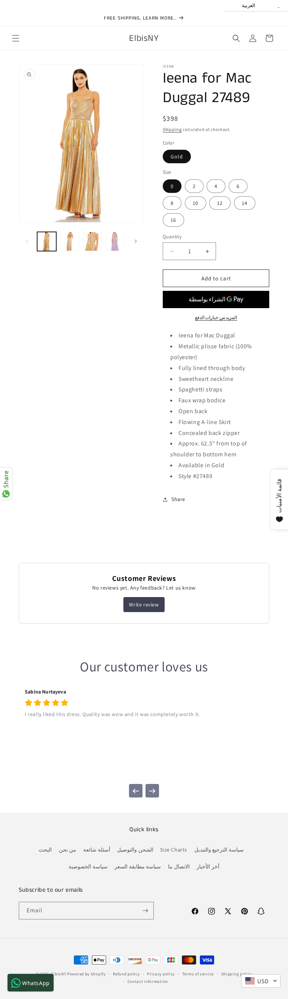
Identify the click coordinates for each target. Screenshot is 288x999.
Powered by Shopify (86, 973)
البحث (45, 849)
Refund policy (126, 973)
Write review (144, 604)
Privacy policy (161, 973)
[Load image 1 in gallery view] (46, 241)
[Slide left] (27, 241)
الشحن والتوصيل (135, 849)
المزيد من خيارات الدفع (216, 317)
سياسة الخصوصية (88, 866)
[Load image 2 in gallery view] (69, 241)
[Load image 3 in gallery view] (92, 241)
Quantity (172, 236)
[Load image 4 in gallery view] (115, 241)
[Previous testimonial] (135, 790)
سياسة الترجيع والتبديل (219, 849)
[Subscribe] (145, 910)
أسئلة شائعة (96, 849)
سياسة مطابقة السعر (137, 866)
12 (220, 203)
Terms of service (198, 973)
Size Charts (173, 849)
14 (245, 203)
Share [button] (178, 499)
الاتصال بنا (179, 866)
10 (195, 203)
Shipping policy (236, 973)
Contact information (148, 981)
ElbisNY (58, 973)
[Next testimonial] (152, 790)
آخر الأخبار (207, 866)
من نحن (67, 849)
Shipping (172, 129)
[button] (16, 38)
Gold (177, 156)
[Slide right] (136, 241)
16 (173, 220)
